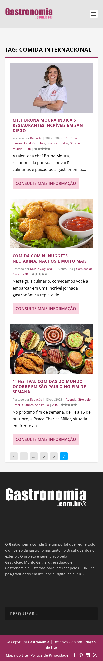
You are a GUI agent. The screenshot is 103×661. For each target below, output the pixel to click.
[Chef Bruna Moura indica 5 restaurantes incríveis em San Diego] (51, 88)
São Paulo (42, 405)
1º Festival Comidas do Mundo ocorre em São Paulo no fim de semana (49, 387)
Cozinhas (38, 143)
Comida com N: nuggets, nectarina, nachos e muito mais (50, 258)
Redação (36, 138)
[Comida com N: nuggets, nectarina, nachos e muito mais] (51, 223)
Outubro (28, 405)
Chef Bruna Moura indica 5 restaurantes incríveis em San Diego (48, 125)
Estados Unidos (57, 143)
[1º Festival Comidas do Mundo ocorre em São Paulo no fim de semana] (51, 349)
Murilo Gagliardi (41, 269)
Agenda (71, 399)
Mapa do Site (17, 655)
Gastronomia (39, 642)
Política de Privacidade (49, 655)
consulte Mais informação (46, 183)
